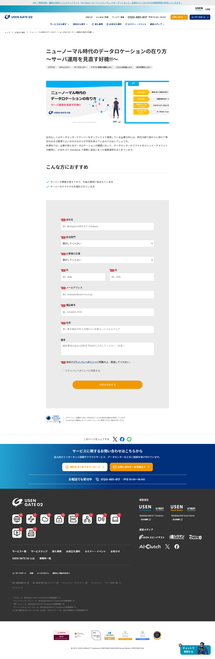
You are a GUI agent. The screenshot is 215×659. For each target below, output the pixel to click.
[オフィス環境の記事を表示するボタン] (31, 533)
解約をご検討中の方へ (61, 573)
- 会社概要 (144, 519)
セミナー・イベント (95, 551)
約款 (31, 573)
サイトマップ (17, 588)
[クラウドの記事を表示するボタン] (45, 519)
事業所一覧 (45, 558)
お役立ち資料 (73, 551)
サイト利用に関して (113, 583)
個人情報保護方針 (19, 583)
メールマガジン (43, 573)
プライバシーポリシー (85, 362)
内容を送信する (107, 384)
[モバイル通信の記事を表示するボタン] (101, 519)
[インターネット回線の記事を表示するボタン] (17, 519)
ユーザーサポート (19, 573)
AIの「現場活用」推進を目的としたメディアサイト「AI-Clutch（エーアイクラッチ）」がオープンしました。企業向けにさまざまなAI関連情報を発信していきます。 (107, 2)
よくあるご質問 (102, 17)
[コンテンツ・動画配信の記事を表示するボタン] (17, 533)
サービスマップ (39, 551)
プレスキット (96, 583)
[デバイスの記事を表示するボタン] (115, 519)
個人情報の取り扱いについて (44, 583)
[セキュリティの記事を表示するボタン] (59, 519)
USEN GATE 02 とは (23, 558)
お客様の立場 (70, 253)
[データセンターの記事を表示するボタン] (73, 519)
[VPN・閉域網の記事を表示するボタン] (31, 519)
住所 (66, 323)
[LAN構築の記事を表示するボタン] (87, 519)
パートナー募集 (118, 17)
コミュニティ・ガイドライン (73, 583)
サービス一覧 (19, 551)
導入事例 (56, 551)
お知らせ (89, 17)
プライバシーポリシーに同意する (82, 370)
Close (180, 645)
